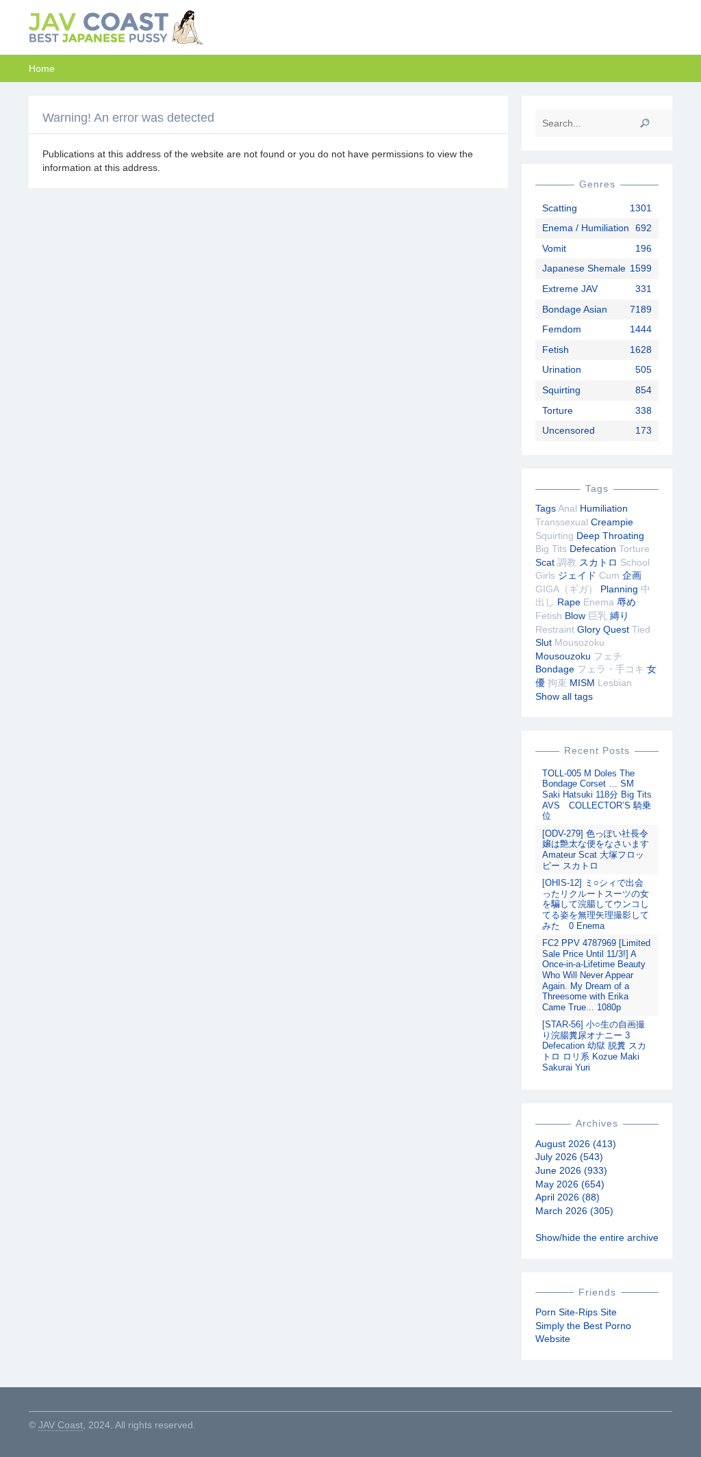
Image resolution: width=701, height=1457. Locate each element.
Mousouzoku (563, 656)
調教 (566, 562)
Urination (561, 369)
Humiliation (604, 508)
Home (42, 68)
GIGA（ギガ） (566, 588)
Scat (545, 562)
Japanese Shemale (584, 268)
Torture (557, 410)
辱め (626, 601)
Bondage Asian (574, 309)
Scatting (559, 207)
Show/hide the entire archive (597, 1237)
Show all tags (564, 696)
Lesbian (615, 682)
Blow (575, 615)
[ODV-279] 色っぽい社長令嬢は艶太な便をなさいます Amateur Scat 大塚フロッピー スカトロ (595, 849)
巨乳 (597, 615)
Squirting (561, 389)
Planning (619, 588)
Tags (545, 508)
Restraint (554, 629)
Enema (598, 601)
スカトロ (598, 562)
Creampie (612, 521)
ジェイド (577, 575)
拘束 (557, 682)
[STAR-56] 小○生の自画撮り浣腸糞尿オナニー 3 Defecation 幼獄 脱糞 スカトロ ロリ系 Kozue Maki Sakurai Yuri (594, 1045)
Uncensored (568, 430)
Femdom (561, 329)
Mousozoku (579, 642)
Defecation (593, 548)
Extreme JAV (570, 288)
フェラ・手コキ (610, 669)
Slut (543, 642)
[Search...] (644, 123)
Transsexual (561, 521)
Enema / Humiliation (585, 227)
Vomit (554, 248)
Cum (609, 575)
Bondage (554, 669)
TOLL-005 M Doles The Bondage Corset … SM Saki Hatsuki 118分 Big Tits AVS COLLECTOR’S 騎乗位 (597, 794)
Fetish (555, 349)
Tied (641, 629)
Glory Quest (603, 629)
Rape (569, 601)
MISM (582, 682)
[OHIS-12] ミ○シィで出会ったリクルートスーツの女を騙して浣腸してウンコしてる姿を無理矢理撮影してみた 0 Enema (595, 904)
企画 (631, 575)
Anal (567, 508)
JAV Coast (60, 1424)
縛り (619, 615)
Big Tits (551, 548)
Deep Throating (610, 535)
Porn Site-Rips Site (576, 1312)
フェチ (608, 656)
